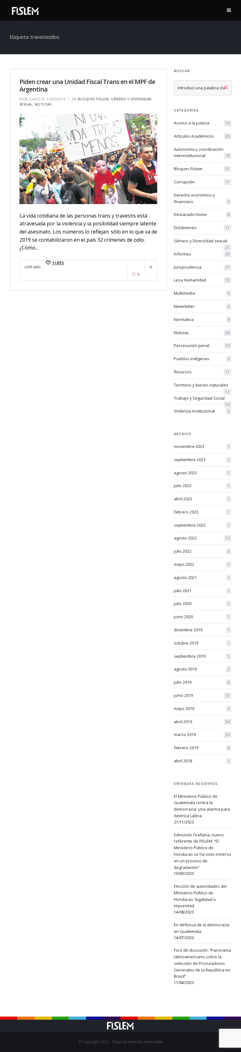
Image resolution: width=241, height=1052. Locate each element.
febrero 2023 (202, 512)
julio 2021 (202, 590)
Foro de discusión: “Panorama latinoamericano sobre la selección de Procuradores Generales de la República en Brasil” (202, 963)
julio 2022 (202, 551)
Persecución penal (202, 345)
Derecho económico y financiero (202, 198)
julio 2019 (202, 682)
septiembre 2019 (202, 656)
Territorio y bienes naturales (202, 385)
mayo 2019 (202, 708)
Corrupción (202, 182)
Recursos (202, 372)
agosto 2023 (202, 473)
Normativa (202, 319)
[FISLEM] (25, 10)
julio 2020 (202, 603)
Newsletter (202, 306)
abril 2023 (202, 499)
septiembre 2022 (202, 525)
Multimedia (202, 293)
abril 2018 (202, 761)
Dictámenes (202, 227)
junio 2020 (202, 616)
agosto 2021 (202, 577)
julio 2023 (202, 485)
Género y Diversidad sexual (202, 241)
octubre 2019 (202, 643)
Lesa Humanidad (202, 280)
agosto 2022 (202, 538)
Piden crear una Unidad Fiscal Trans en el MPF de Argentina (87, 85)
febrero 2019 (202, 747)
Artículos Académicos (202, 136)
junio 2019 (202, 695)
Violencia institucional (202, 411)
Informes (202, 254)
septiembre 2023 (202, 459)
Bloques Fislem (93, 99)
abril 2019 (202, 721)
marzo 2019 (202, 734)
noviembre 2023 (202, 446)
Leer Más (32, 267)
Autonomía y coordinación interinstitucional (202, 152)
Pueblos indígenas (202, 358)
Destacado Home (202, 214)
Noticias (43, 104)
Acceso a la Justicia (202, 123)
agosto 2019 (202, 669)
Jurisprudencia (202, 267)
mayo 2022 (202, 564)
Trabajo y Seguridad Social (202, 398)
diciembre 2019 (202, 630)
